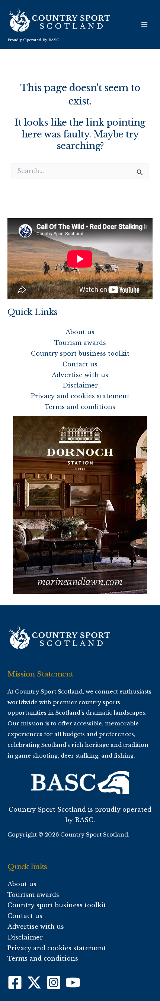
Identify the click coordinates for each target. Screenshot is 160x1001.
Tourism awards (80, 342)
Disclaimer (80, 385)
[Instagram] (53, 982)
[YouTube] (72, 982)
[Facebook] (14, 982)
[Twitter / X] (34, 982)
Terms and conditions (80, 406)
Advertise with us (80, 375)
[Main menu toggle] (144, 24)
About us (80, 332)
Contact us (80, 364)
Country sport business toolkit (80, 353)
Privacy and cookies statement (80, 396)
